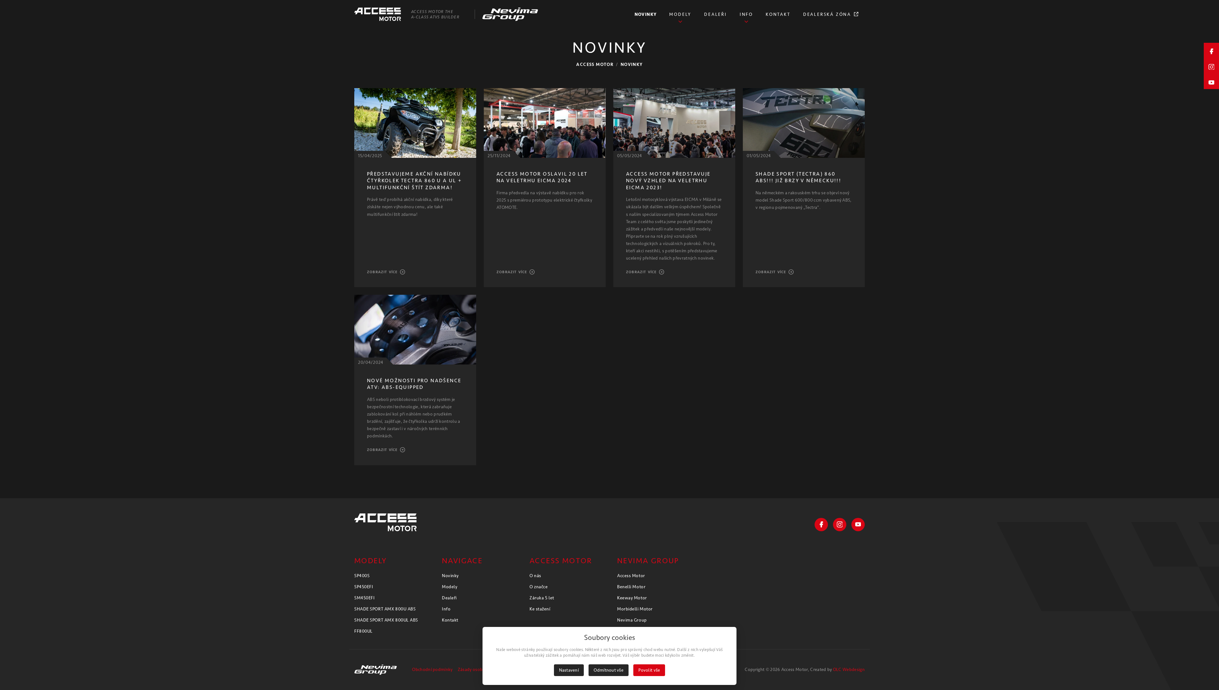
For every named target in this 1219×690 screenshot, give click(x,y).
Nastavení (569, 670)
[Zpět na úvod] (385, 522)
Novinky (632, 64)
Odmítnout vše (608, 670)
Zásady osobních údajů (480, 669)
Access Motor (595, 64)
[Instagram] (839, 524)
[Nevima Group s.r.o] (375, 670)
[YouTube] (858, 524)
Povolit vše (649, 670)
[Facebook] (821, 524)
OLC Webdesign (849, 669)
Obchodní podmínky (432, 669)
